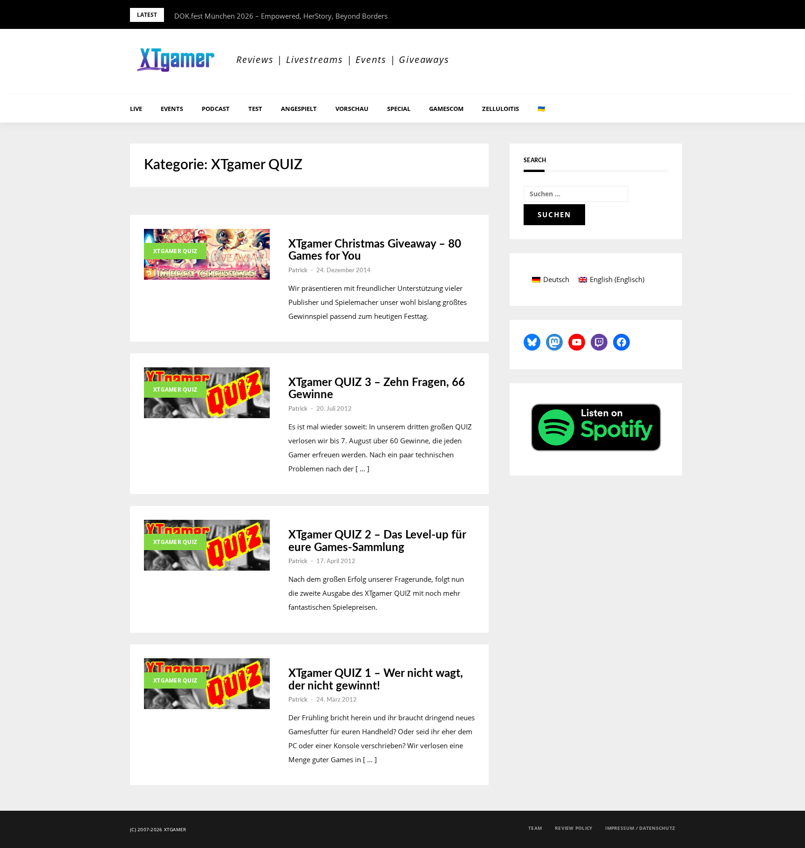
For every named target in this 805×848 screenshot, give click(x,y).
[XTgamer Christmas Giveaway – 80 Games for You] (207, 254)
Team (535, 828)
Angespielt (299, 108)
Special (398, 108)
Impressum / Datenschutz (640, 828)
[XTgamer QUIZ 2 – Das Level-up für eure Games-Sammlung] (207, 545)
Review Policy (573, 828)
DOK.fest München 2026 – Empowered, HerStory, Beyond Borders (281, 16)
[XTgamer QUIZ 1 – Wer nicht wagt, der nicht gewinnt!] (207, 683)
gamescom (446, 108)
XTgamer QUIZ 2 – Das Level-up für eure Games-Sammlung (377, 541)
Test (255, 108)
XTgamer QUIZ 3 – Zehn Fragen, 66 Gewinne (376, 388)
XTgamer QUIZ (175, 251)
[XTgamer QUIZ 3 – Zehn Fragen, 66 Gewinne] (207, 392)
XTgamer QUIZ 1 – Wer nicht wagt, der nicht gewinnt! (375, 679)
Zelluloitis (500, 108)
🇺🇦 (541, 108)
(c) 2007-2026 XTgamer (158, 829)
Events (172, 108)
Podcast (216, 108)
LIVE (136, 108)
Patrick (297, 271)
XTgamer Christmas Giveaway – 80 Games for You (374, 250)
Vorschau (351, 108)
